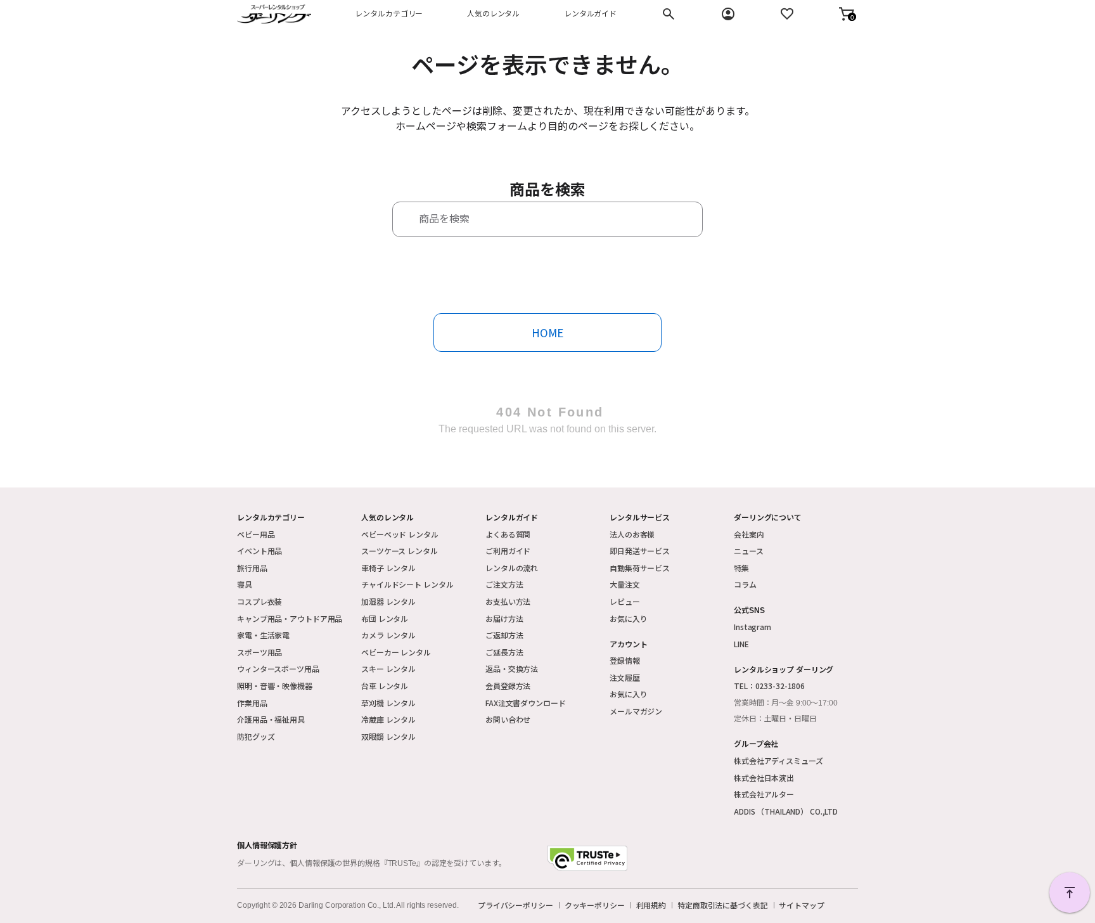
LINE (741, 643)
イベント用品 (259, 550)
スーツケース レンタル (399, 550)
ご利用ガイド (507, 550)
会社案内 (749, 534)
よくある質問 (507, 534)
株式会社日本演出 (764, 777)
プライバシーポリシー (515, 905)
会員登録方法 (507, 685)
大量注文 (625, 584)
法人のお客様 (632, 534)
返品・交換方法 (511, 668)
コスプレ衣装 (259, 601)
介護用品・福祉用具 (271, 719)
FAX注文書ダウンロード (525, 702)
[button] (846, 14)
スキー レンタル (388, 668)
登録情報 (625, 660)
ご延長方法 (504, 652)
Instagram (752, 626)
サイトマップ (801, 905)
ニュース (749, 550)
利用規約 (651, 905)
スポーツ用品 (259, 652)
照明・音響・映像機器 (274, 685)
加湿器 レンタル (388, 601)
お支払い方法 (507, 601)
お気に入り (628, 618)
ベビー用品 (255, 534)
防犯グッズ (255, 736)
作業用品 (252, 702)
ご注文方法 (504, 584)
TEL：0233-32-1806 (769, 685)
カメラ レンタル (388, 634)
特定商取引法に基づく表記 (722, 905)
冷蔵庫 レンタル (388, 719)
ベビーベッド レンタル (400, 534)
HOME (547, 332)
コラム (745, 584)
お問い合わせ (507, 719)
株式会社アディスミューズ (778, 760)
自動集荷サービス (640, 567)
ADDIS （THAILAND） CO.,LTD (786, 811)
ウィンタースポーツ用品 (278, 668)
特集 (741, 567)
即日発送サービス (640, 550)
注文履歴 (625, 677)
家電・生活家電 (263, 634)
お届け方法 (504, 618)
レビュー (625, 601)
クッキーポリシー (595, 905)
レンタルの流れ (511, 567)
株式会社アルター (764, 794)
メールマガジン (636, 711)
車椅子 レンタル (388, 567)
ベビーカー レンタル (396, 652)
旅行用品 (252, 567)
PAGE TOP (1069, 892)
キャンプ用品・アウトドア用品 (289, 618)
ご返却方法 (504, 634)
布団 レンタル (384, 618)
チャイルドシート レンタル (407, 584)
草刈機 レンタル (388, 702)
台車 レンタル (384, 685)
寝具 (244, 584)
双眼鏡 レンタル (388, 736)
